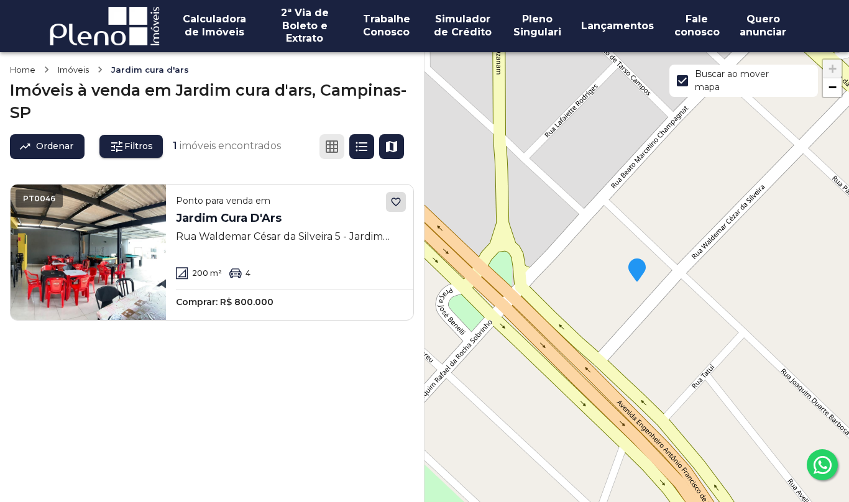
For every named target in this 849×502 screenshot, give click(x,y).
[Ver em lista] (361, 146)
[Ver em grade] (331, 146)
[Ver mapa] (391, 146)
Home (22, 70)
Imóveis (73, 70)
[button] (637, 270)
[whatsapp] (822, 464)
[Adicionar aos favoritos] (396, 202)
